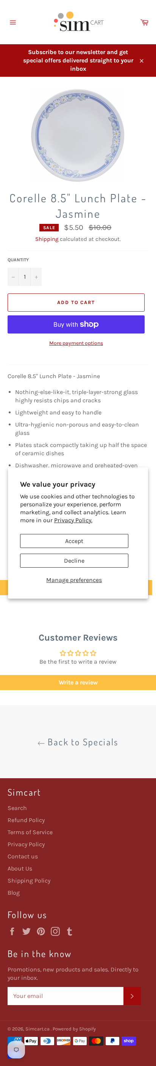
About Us (20, 868)
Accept (74, 541)
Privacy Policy (26, 844)
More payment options (76, 343)
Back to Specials (82, 742)
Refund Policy (26, 820)
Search (17, 808)
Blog (14, 892)
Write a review (78, 682)
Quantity (18, 259)
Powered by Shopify (74, 1029)
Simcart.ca (38, 1029)
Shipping (46, 239)
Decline (74, 560)
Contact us (23, 856)
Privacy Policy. (73, 520)
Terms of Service (30, 832)
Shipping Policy (29, 880)
